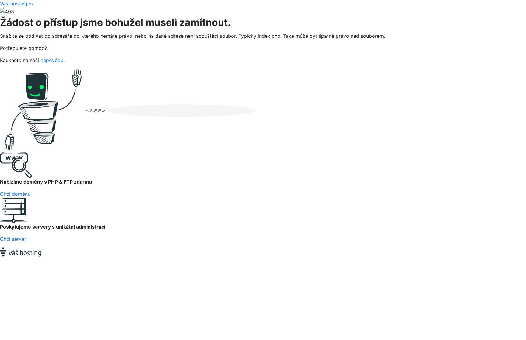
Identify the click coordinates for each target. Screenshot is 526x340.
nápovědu (51, 60)
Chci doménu (15, 194)
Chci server (13, 239)
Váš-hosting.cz (17, 4)
